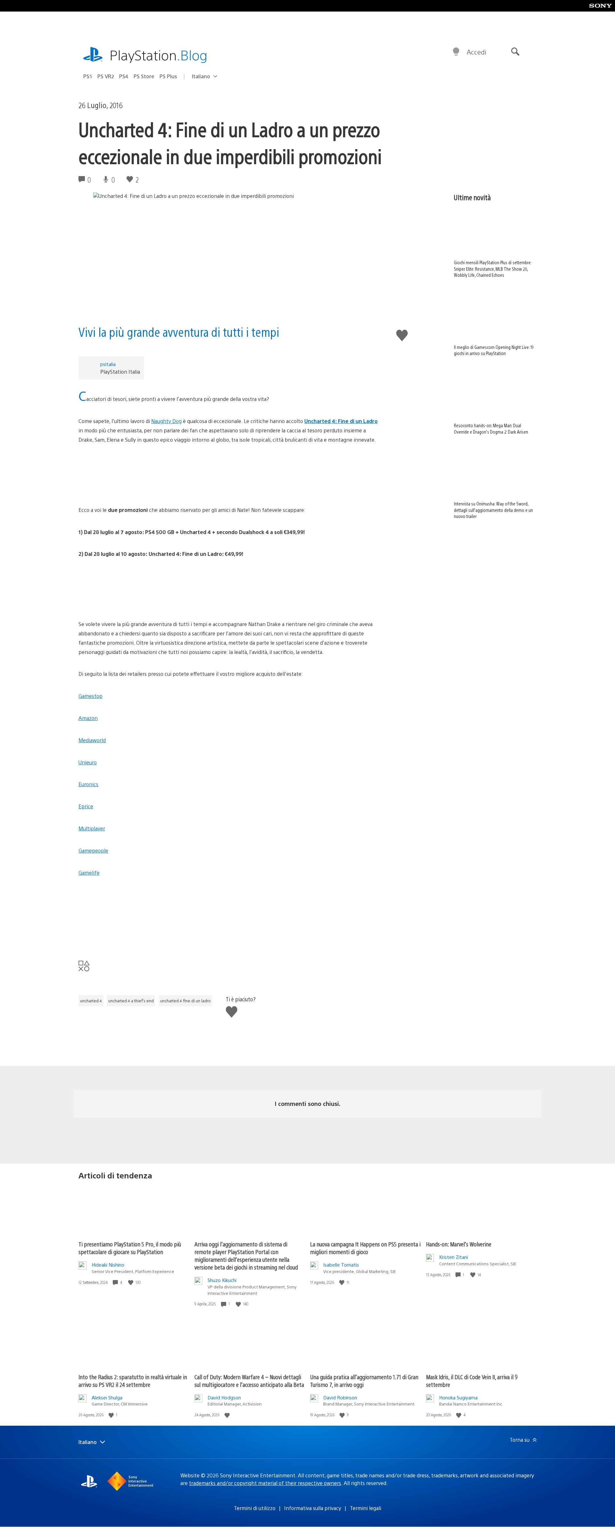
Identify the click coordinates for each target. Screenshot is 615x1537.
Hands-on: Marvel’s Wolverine (458, 1244)
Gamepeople (93, 850)
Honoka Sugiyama (458, 1397)
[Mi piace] (131, 1282)
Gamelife (89, 872)
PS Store (144, 76)
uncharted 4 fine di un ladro (185, 1000)
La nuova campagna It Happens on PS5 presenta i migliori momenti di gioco (365, 1247)
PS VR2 (105, 76)
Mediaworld (92, 740)
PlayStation (159, 55)
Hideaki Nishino (108, 1264)
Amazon (88, 718)
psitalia (108, 364)
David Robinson (340, 1397)
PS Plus (168, 76)
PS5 (87, 76)
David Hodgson (224, 1397)
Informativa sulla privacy (312, 1508)
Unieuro (87, 762)
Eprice (85, 806)
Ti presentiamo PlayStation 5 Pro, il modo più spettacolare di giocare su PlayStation (129, 1247)
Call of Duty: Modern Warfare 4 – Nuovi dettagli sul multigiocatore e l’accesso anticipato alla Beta (249, 1380)
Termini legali (365, 1508)
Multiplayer (91, 828)
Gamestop (90, 695)
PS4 (123, 76)
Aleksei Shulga (107, 1397)
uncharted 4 (91, 1000)
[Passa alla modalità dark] (456, 51)
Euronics (88, 784)
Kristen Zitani (453, 1257)
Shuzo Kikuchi (222, 1280)
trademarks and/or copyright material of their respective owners (265, 1483)
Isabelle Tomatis (341, 1264)
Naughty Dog (166, 421)
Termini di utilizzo (254, 1508)
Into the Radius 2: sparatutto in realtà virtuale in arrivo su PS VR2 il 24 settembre (132, 1380)
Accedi (476, 51)
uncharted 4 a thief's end (131, 1000)
